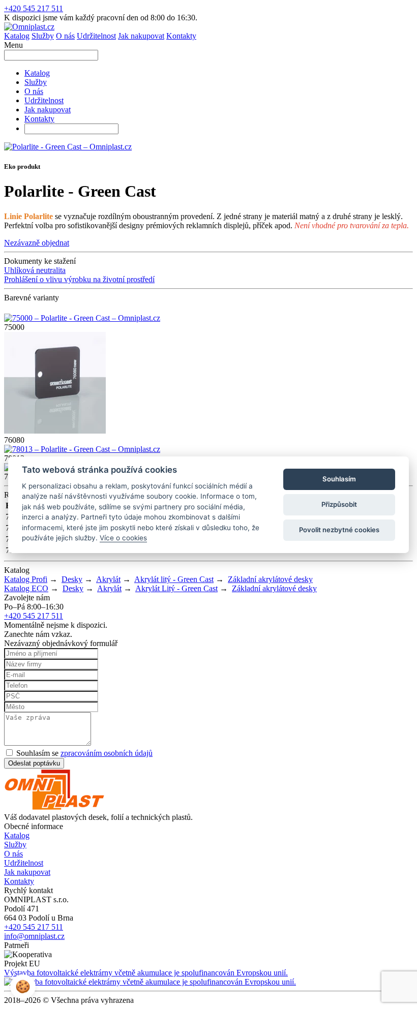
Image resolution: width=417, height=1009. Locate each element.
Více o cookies (123, 538)
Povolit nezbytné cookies (339, 530)
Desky (72, 579)
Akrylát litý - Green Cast (174, 579)
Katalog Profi (25, 579)
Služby (43, 36)
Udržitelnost (96, 36)
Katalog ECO (26, 588)
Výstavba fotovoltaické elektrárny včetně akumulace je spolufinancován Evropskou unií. (146, 972)
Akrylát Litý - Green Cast (176, 588)
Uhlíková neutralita (35, 270)
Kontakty (181, 36)
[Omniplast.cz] (29, 26)
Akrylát (108, 579)
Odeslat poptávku (34, 763)
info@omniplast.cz (34, 936)
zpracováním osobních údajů (107, 753)
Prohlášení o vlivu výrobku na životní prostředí (79, 279)
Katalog (16, 36)
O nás (65, 36)
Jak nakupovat (141, 36)
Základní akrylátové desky (270, 579)
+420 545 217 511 (33, 8)
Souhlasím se (83, 753)
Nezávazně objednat (36, 242)
